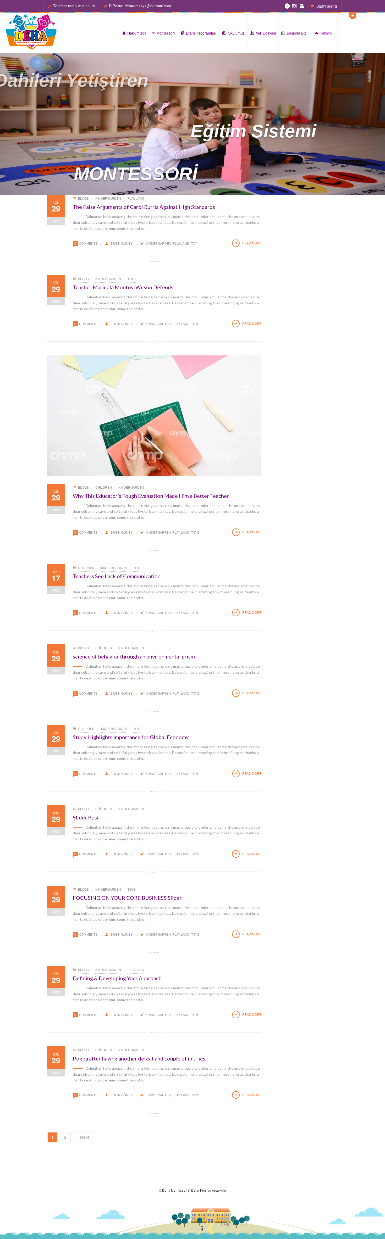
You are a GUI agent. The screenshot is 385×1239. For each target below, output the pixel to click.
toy (194, 243)
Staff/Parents (327, 6)
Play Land (181, 323)
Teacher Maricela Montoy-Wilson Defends (123, 287)
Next (84, 1137)
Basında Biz (296, 33)
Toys (132, 278)
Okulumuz (236, 33)
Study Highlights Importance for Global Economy (131, 737)
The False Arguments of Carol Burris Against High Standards (144, 207)
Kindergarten (158, 323)
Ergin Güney (122, 243)
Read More (251, 243)
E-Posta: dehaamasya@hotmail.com (140, 5)
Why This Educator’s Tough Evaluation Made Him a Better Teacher (151, 496)
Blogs (83, 198)
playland (136, 198)
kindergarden (158, 243)
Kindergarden (108, 198)
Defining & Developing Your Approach (117, 978)
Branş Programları (201, 33)
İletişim (326, 33)
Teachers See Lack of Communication (117, 576)
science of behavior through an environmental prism (134, 656)
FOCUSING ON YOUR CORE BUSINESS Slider (127, 898)
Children (103, 487)
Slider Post (86, 817)
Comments (88, 243)
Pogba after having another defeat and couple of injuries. (139, 1058)
